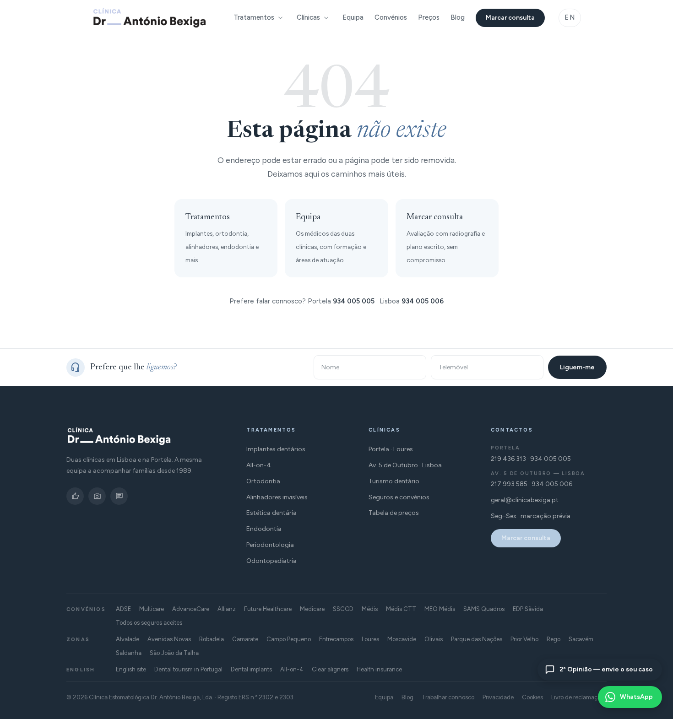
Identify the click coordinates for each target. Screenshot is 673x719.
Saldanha (128, 652)
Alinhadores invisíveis (277, 497)
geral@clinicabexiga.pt (525, 500)
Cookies (532, 697)
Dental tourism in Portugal (188, 669)
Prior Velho (524, 639)
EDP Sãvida (528, 608)
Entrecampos (336, 639)
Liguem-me (577, 367)
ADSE (123, 608)
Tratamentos (253, 17)
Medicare (312, 608)
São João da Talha (174, 652)
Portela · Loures (391, 449)
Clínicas (308, 17)
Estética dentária (271, 513)
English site (131, 669)
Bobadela (211, 639)
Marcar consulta (510, 18)
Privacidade (498, 697)
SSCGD (343, 608)
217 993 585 (509, 484)
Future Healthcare (268, 608)
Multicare (151, 608)
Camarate (245, 639)
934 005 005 (353, 301)
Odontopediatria (271, 561)
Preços (429, 17)
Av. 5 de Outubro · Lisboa (405, 465)
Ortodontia (263, 481)
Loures (370, 639)
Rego (553, 639)
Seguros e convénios (399, 497)
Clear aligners (330, 669)
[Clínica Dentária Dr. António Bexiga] (149, 18)
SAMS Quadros (484, 608)
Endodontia (264, 529)
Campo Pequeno (288, 639)
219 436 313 (508, 459)
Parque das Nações (476, 639)
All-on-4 (258, 465)
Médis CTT (401, 608)
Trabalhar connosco (448, 697)
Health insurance (379, 669)
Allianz (226, 608)
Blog (457, 17)
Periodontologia (270, 545)
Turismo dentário (394, 481)
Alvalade (127, 639)
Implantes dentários (275, 449)
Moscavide (401, 639)
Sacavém (581, 639)
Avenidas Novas (169, 639)
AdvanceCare (190, 608)
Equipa (353, 17)
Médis (370, 608)
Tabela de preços (394, 513)
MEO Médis (439, 608)
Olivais (433, 639)
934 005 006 (423, 301)
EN (569, 17)
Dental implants (251, 669)
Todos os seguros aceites (149, 622)
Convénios (390, 17)
